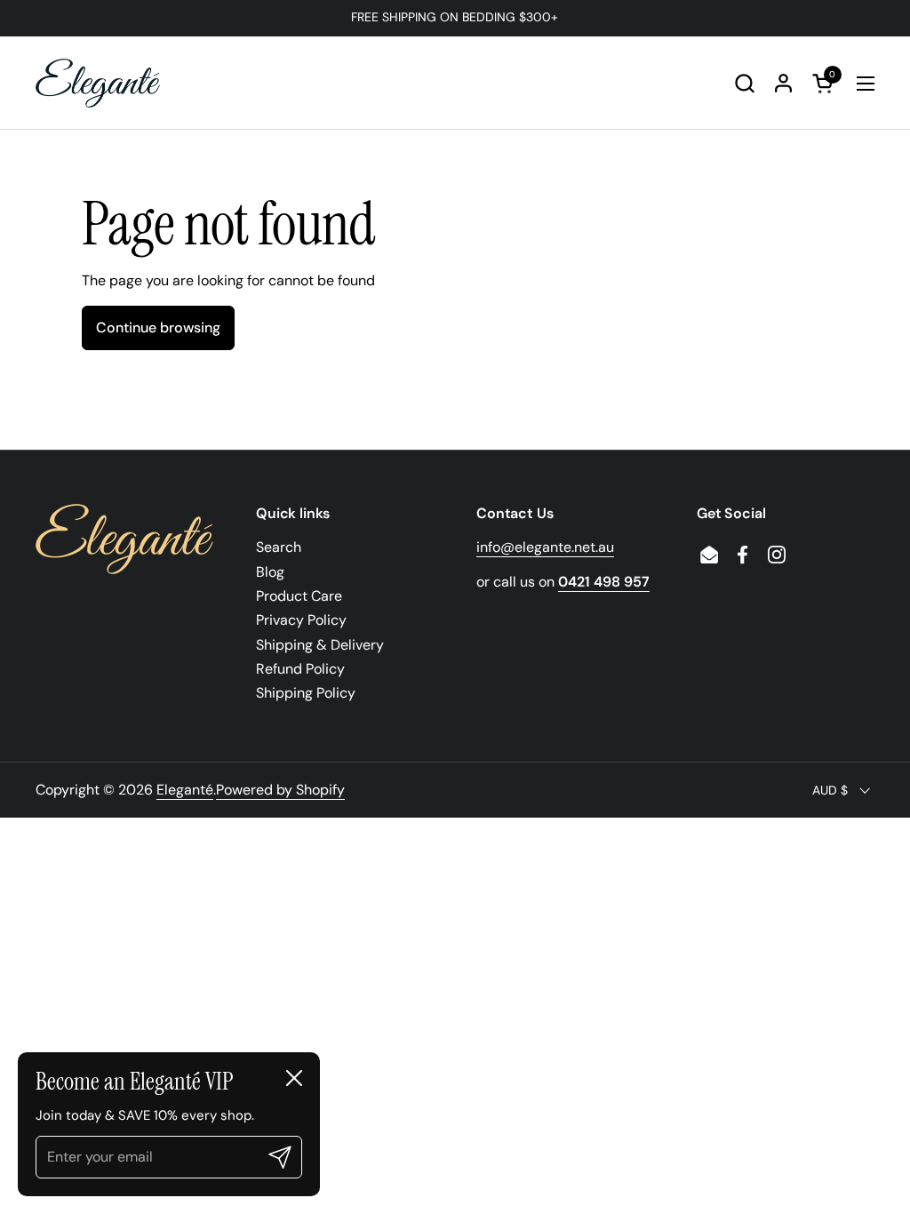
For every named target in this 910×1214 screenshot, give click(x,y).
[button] (744, 83)
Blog (270, 572)
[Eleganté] (98, 83)
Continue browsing (158, 327)
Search (278, 547)
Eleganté (184, 789)
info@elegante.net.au (545, 547)
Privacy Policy (301, 620)
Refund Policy (300, 668)
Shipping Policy (305, 692)
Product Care (299, 596)
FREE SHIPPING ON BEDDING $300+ (454, 17)
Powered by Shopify (280, 789)
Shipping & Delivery (320, 644)
